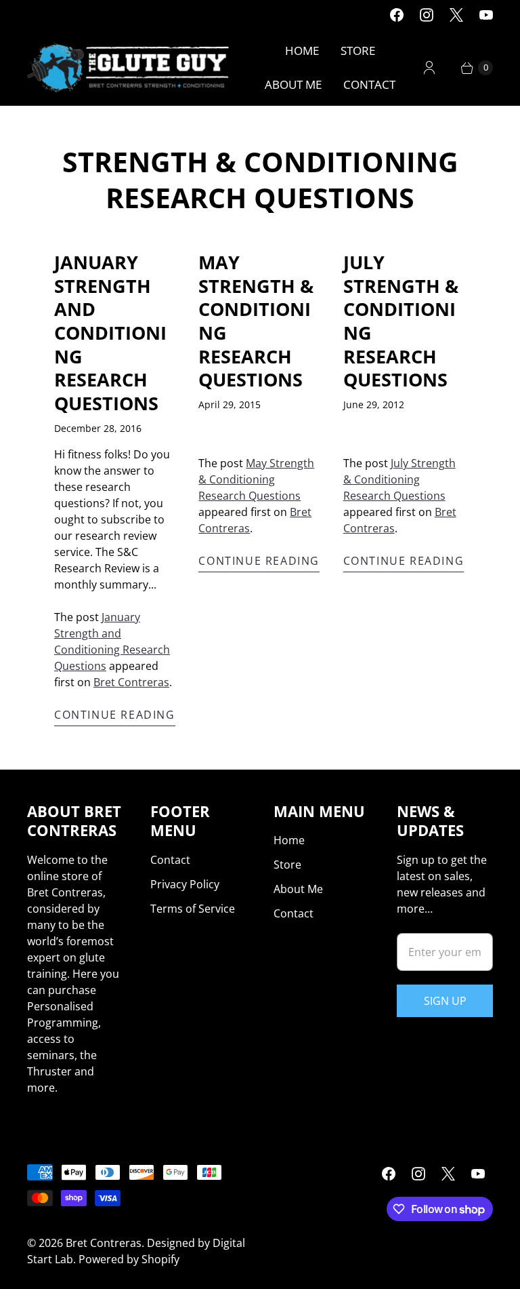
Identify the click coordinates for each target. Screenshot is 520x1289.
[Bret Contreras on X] (456, 15)
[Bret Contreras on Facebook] (397, 15)
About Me (293, 84)
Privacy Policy (184, 884)
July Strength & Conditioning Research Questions (400, 321)
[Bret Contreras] (128, 67)
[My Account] (429, 68)
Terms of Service (192, 908)
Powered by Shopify (129, 1259)
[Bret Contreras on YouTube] (486, 15)
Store (358, 50)
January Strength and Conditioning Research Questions (110, 333)
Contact (369, 84)
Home (302, 50)
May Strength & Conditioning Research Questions (255, 321)
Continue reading (114, 714)
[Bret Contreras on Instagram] (426, 15)
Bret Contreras (131, 682)
